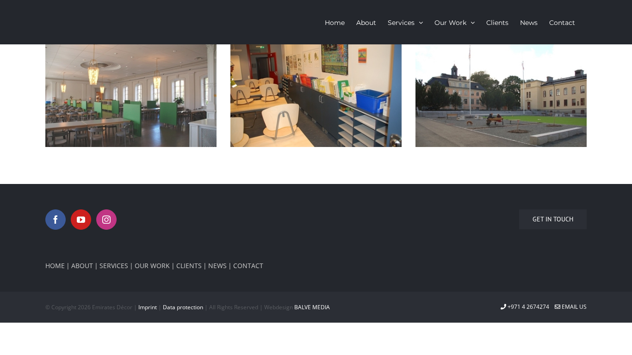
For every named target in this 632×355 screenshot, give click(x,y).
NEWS (217, 265)
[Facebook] (55, 219)
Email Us (573, 307)
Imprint (147, 307)
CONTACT (248, 265)
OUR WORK (152, 265)
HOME (55, 265)
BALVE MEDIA (312, 307)
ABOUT (82, 265)
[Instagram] (106, 219)
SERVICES (113, 265)
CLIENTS (189, 265)
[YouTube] (81, 219)
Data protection (183, 307)
